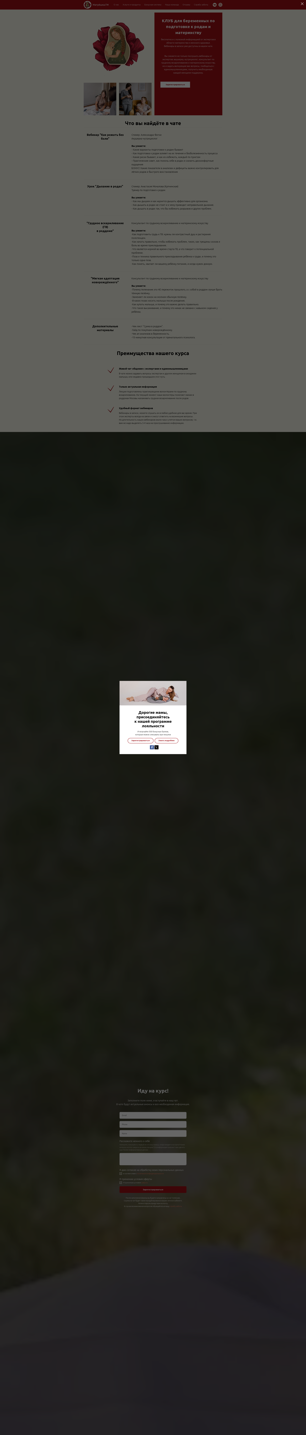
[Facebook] (152, 747)
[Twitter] (156, 747)
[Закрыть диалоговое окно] (302, 3)
